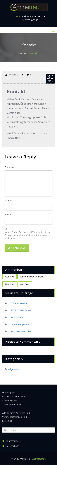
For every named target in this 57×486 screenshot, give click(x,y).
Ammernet (13, 74)
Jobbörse (24, 284)
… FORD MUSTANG (19, 310)
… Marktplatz (15, 317)
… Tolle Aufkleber (18, 303)
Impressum (12, 440)
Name (8, 200)
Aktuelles (9, 276)
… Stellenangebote (18, 324)
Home (22, 53)
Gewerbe (9, 284)
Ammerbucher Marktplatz (32, 276)
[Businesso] (29, 6)
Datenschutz (12, 445)
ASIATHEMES (39, 458)
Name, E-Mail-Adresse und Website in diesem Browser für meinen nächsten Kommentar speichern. (28, 235)
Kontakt (34, 53)
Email (8, 214)
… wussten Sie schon (20, 331)
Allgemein (13, 369)
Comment (9, 167)
